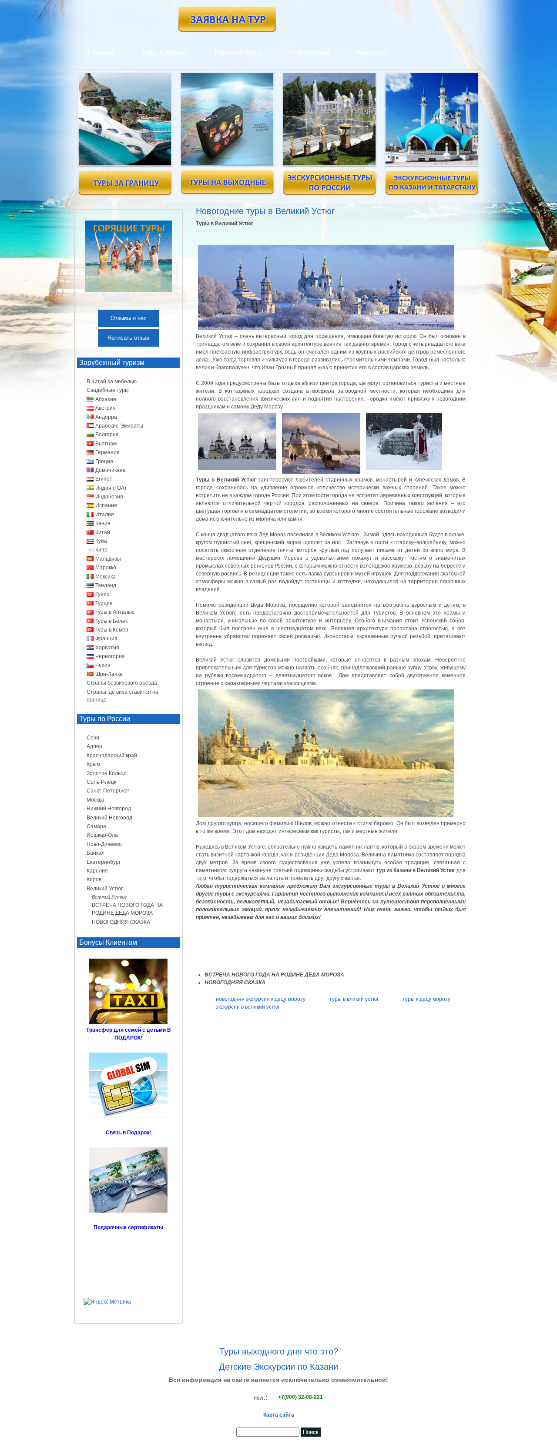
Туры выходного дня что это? (278, 1351)
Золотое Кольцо (107, 773)
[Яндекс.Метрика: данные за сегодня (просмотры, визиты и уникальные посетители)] (107, 1302)
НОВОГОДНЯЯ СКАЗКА (121, 922)
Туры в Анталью (114, 612)
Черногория (110, 656)
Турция (104, 603)
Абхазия (105, 399)
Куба (101, 541)
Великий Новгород (109, 818)
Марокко (105, 568)
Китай (102, 532)
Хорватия (107, 648)
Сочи (93, 738)
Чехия (103, 665)
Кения (103, 523)
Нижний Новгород (109, 809)
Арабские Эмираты (119, 426)
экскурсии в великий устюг (248, 1007)
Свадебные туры (108, 390)
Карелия (97, 871)
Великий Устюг (105, 889)
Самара (96, 826)
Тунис (102, 594)
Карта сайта (278, 1415)
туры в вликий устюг (354, 999)
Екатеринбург (104, 862)
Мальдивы (108, 559)
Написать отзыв (128, 337)
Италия (104, 515)
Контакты (371, 53)
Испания (106, 505)
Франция (106, 638)
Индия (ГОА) (110, 488)
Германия (107, 452)
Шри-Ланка (109, 674)
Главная (100, 53)
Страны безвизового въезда (122, 683)
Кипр (101, 550)
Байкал (95, 853)
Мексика (105, 577)
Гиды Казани (309, 53)
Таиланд (105, 585)
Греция (104, 461)
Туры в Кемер (111, 630)
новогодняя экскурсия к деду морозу (260, 999)
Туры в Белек (111, 621)
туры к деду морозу (426, 999)
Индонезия (109, 497)
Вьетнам (106, 444)
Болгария (107, 434)
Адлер (94, 746)
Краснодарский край (112, 755)
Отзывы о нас (129, 318)
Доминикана (110, 470)
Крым (93, 764)
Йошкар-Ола (102, 835)
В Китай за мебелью (112, 381)
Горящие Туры (238, 53)
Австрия (105, 408)
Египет (103, 479)
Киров (94, 879)
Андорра (106, 417)
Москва (95, 800)
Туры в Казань (164, 53)
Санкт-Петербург (108, 791)
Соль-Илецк (101, 782)
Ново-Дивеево (104, 844)
